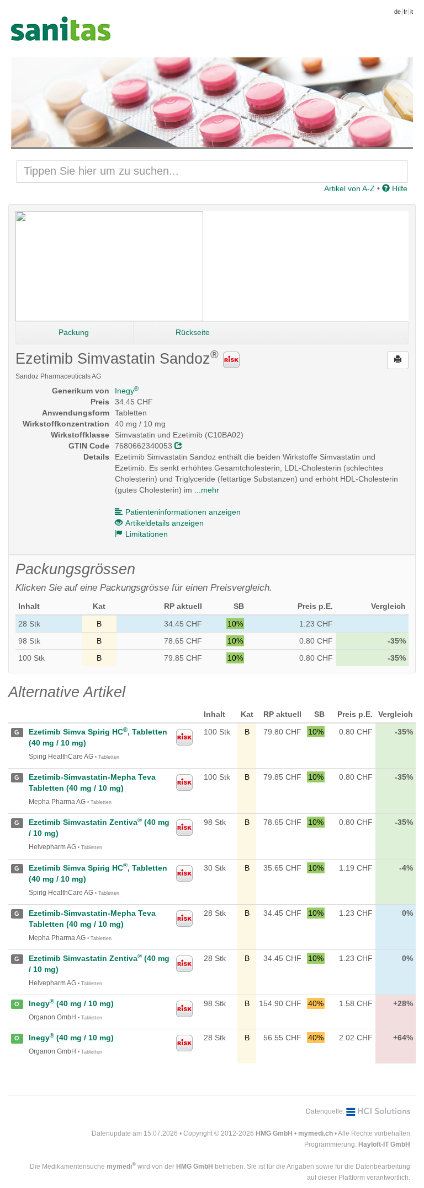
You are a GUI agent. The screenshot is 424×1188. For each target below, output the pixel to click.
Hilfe (398, 188)
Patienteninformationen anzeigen (183, 511)
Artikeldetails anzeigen (164, 523)
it (411, 11)
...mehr (206, 489)
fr (405, 11)
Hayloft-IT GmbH (384, 1144)
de (397, 11)
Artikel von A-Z (349, 188)
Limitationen (146, 534)
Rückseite (193, 332)
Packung (74, 332)
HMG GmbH (274, 1133)
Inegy (127, 390)
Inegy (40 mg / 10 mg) (71, 1003)
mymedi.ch (315, 1133)
